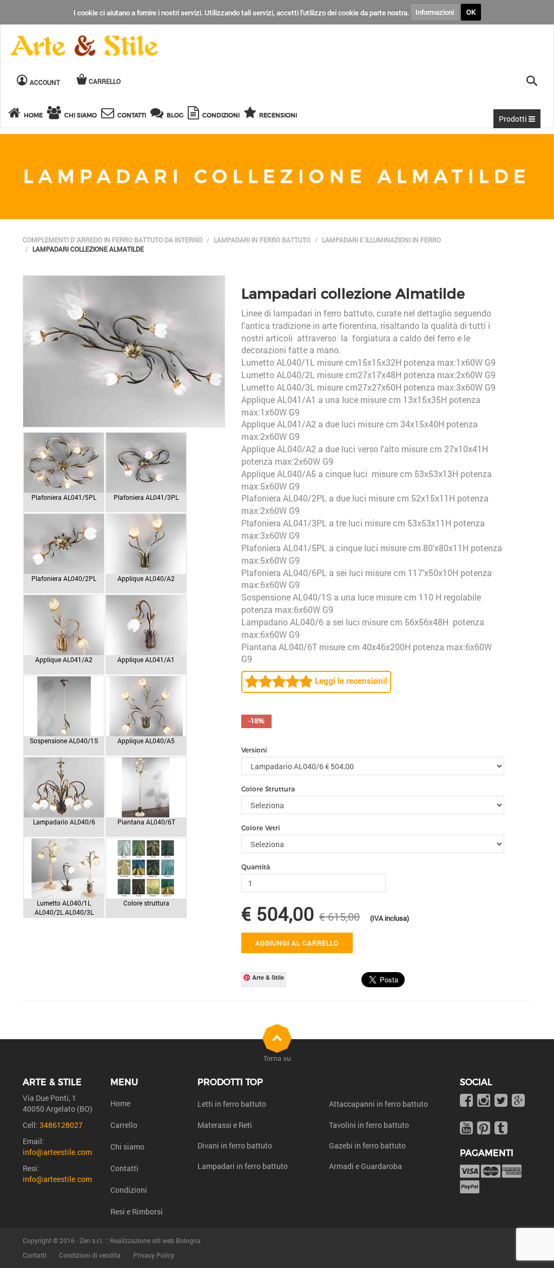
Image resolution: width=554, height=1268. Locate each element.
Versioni (254, 750)
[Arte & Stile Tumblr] (500, 1128)
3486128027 (61, 1125)
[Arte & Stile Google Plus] (518, 1101)
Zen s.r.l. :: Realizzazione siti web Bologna (140, 1240)
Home (120, 1103)
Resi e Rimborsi (136, 1211)
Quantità (255, 867)
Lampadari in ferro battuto (262, 239)
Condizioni (128, 1190)
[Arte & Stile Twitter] (500, 1101)
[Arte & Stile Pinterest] (483, 1128)
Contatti (124, 1168)
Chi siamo (127, 1146)
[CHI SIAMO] (55, 114)
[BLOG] (158, 114)
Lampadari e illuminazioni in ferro (381, 239)
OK (471, 12)
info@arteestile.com (57, 1152)
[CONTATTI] (109, 114)
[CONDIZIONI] (195, 114)
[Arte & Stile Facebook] (466, 1101)
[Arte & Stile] (84, 46)
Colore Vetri (260, 828)
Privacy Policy (153, 1255)
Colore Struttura (268, 789)
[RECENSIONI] (251, 114)
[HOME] (16, 114)
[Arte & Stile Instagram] (483, 1101)
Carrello (123, 1125)
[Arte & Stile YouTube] (466, 1128)
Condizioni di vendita (90, 1255)
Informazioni (435, 12)
